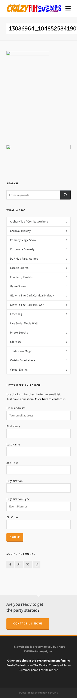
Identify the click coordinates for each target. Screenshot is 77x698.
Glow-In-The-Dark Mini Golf (27, 305)
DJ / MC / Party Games (24, 259)
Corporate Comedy (22, 249)
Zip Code (12, 517)
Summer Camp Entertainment (38, 670)
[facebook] (10, 564)
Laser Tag (16, 314)
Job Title (12, 463)
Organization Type (18, 499)
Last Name (13, 444)
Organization (14, 481)
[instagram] (36, 564)
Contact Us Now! (27, 623)
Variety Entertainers (22, 360)
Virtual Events (19, 370)
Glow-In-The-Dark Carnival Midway (32, 295)
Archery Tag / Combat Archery (29, 222)
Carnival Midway (20, 231)
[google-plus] (19, 564)
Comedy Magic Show (23, 240)
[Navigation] (68, 8)
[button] (65, 194)
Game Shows (18, 286)
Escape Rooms (19, 268)
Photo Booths (19, 333)
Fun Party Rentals (21, 277)
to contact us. (50, 399)
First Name (13, 426)
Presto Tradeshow (18, 665)
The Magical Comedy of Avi (50, 665)
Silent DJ (15, 342)
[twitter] (28, 564)
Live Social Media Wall (24, 323)
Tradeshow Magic (21, 351)
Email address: (15, 408)
